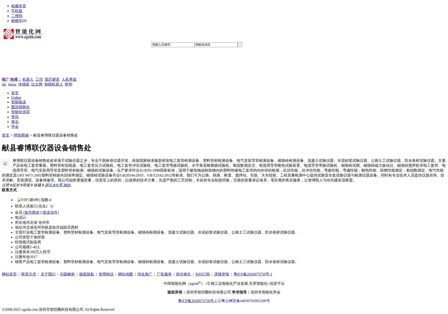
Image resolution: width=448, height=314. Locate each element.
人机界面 (69, 79)
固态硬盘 (52, 79)
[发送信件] (50, 212)
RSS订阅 (203, 274)
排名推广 (144, 274)
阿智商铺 (21, 135)
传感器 (23, 84)
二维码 (16, 16)
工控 (39, 79)
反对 (17, 185)
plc (4, 84)
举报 (27, 185)
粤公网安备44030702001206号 (245, 301)
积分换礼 (183, 274)
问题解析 (67, 274)
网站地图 (125, 274)
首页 (5, 135)
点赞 (7, 185)
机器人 (28, 79)
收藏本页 (18, 6)
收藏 (39, 185)
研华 (68, 84)
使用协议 (106, 274)
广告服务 (164, 274)
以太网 (36, 84)
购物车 (16, 21)
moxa (12, 84)
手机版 (16, 11)
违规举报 (221, 274)
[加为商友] (32, 212)
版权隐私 (86, 274)
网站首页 (9, 274)
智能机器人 (53, 84)
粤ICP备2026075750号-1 (253, 274)
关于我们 (48, 274)
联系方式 (28, 274)
